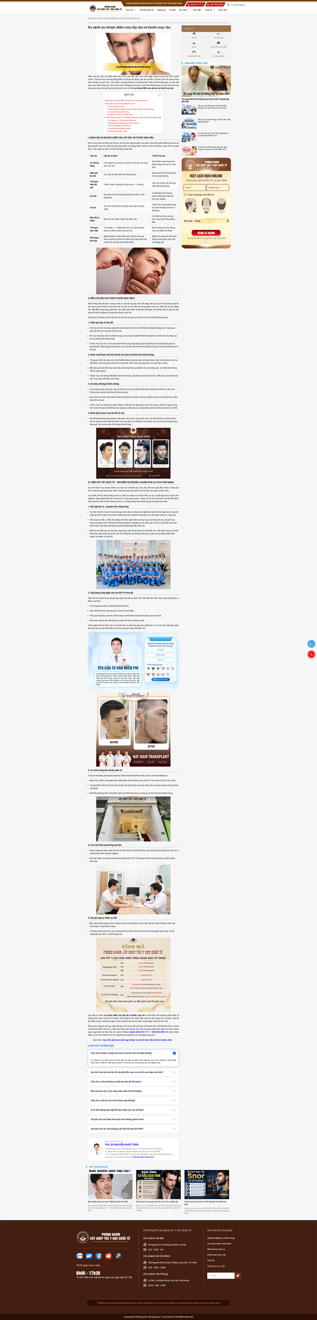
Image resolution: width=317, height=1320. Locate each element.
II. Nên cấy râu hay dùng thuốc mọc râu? (119, 104)
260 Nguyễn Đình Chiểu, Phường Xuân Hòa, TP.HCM (172, 1262)
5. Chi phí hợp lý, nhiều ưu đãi (117, 131)
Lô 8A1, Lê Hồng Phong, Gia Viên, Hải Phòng (168, 1280)
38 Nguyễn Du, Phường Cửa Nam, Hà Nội (167, 1244)
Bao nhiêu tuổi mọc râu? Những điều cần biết (108, 1201)
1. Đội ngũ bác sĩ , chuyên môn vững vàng (121, 120)
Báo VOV (136, 1157)
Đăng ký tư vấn (160, 679)
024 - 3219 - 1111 (155, 1249)
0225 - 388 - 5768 (156, 1285)
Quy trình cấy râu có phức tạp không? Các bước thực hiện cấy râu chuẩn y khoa (137, 1040)
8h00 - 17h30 (88, 1272)
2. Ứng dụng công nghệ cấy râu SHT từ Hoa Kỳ (123, 123)
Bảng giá (161, 10)
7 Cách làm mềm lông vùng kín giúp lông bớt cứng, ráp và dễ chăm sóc (212, 148)
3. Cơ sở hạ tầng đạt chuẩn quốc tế (119, 126)
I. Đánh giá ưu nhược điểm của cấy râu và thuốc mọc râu (125, 101)
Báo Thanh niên (147, 1157)
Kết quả (183, 10)
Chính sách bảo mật (216, 1254)
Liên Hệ (210, 1260)
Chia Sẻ (208, 10)
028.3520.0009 (217, 4)
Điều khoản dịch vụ (216, 1249)
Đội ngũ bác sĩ (146, 10)
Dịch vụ (130, 10)
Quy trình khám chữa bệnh (219, 1243)
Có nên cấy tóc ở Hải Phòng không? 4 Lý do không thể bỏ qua (213, 134)
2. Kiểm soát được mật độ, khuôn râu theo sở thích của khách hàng (130, 109)
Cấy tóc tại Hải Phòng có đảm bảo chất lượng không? (214, 120)
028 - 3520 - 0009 (157, 1267)
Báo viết (197, 10)
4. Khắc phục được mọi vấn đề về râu (120, 114)
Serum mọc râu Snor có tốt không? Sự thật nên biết (205, 1203)
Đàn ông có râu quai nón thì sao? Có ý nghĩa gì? (157, 1201)
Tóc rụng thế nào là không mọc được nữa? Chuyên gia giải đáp (205, 100)
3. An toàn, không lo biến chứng (118, 112)
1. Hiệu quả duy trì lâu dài (115, 106)
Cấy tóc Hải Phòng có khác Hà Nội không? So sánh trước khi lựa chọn (212, 107)
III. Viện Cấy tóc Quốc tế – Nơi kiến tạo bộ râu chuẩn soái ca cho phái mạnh (132, 117)
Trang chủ (92, 18)
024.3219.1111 (197, 4)
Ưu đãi (172, 10)
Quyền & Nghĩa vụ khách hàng (221, 1238)
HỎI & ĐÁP (222, 10)
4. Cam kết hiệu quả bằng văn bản (118, 128)
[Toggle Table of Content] (158, 95)
